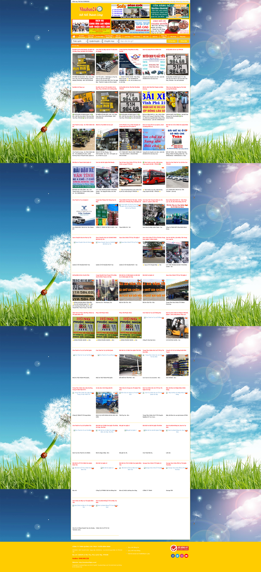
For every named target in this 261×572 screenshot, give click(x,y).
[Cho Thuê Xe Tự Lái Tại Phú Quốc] (83, 365)
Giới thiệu (166, 1)
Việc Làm (145, 36)
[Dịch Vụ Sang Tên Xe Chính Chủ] (154, 64)
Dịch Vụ (155, 36)
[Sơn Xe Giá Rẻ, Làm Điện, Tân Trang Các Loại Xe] (177, 252)
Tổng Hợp (182, 36)
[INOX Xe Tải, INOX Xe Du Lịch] (107, 140)
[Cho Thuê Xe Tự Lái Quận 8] (83, 215)
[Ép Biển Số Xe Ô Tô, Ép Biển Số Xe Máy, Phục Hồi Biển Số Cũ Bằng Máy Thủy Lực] (107, 102)
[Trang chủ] (74, 36)
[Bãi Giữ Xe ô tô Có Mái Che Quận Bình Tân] (177, 140)
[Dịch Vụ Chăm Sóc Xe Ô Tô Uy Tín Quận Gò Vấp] (154, 403)
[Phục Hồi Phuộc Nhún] (107, 328)
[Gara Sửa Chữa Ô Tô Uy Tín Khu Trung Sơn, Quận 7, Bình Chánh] (154, 252)
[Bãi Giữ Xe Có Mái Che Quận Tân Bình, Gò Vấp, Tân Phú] (107, 440)
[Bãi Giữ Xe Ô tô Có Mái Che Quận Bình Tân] (130, 478)
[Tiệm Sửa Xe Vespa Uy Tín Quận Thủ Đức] (130, 403)
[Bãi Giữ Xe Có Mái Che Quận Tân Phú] (130, 365)
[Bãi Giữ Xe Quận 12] (154, 290)
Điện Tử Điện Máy (118, 36)
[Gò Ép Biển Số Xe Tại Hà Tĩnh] (83, 290)
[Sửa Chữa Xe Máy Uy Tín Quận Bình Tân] (83, 516)
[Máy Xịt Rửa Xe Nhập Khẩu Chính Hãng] (177, 403)
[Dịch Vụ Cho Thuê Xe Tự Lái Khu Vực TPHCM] (177, 177)
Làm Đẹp (127, 36)
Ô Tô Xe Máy (99, 36)
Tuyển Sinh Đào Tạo (91, 36)
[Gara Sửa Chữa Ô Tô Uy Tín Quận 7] (130, 252)
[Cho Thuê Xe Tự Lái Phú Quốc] (107, 365)
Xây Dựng (173, 36)
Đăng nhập (185, 1)
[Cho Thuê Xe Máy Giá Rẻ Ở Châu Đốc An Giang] (107, 64)
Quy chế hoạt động (134, 550)
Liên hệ (172, 1)
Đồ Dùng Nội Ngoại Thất (109, 36)
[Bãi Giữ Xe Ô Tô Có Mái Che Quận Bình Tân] (83, 478)
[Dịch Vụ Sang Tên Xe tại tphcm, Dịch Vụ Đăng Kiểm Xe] (154, 140)
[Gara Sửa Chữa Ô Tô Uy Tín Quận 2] (177, 290)
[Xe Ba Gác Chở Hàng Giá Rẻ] (107, 403)
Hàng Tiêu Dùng (164, 36)
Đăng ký (178, 1)
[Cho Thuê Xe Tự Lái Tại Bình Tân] (83, 440)
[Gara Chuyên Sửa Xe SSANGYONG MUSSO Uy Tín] (107, 252)
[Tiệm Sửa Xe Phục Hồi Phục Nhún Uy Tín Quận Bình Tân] (83, 328)
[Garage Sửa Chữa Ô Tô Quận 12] (154, 478)
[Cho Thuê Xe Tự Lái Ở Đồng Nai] (154, 328)
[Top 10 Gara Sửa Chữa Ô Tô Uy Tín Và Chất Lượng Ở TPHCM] (130, 177)
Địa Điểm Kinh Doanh (81, 36)
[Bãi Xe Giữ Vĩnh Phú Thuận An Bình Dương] (154, 102)
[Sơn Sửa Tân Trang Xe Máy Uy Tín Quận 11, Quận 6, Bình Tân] (154, 215)
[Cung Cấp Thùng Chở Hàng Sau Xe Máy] (107, 215)
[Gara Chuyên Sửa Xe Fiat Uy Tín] (83, 252)
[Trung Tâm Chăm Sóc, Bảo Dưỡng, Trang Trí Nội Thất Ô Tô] (83, 403)
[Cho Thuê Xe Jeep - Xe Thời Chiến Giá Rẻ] (83, 140)
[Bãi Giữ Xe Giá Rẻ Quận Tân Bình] (154, 440)
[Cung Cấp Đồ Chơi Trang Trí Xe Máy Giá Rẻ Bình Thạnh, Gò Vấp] (107, 290)
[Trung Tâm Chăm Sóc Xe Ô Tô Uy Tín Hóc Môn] (154, 365)
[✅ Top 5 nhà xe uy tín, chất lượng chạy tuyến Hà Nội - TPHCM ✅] (154, 177)
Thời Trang (136, 36)
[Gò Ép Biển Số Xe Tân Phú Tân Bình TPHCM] (130, 102)
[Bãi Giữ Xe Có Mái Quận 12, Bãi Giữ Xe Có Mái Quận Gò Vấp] (130, 290)
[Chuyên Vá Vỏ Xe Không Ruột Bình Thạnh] (177, 365)
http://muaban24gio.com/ (87, 562)
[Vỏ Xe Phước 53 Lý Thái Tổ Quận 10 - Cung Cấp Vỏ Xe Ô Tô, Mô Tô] (130, 140)
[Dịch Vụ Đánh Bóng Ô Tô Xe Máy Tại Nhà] (107, 516)
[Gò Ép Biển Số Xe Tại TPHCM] (177, 64)
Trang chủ (158, 1)
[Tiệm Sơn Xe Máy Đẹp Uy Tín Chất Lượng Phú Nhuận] (177, 102)
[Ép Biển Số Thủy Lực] (83, 102)
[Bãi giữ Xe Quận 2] (130, 440)
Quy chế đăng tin (133, 547)
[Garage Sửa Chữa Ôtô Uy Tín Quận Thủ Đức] (177, 478)
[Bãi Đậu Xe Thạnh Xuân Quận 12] (83, 177)
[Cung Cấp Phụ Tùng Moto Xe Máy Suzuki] (130, 64)
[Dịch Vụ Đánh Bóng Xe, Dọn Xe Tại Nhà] (177, 440)
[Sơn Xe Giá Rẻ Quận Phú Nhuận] (107, 177)
